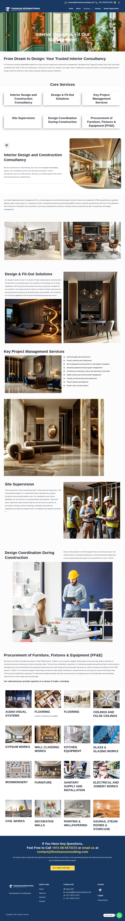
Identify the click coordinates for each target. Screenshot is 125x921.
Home (71, 8)
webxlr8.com (115, 914)
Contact (98, 8)
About (78, 8)
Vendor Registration (111, 8)
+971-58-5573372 (64, 848)
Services (86, 8)
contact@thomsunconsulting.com (62, 852)
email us (88, 848)
